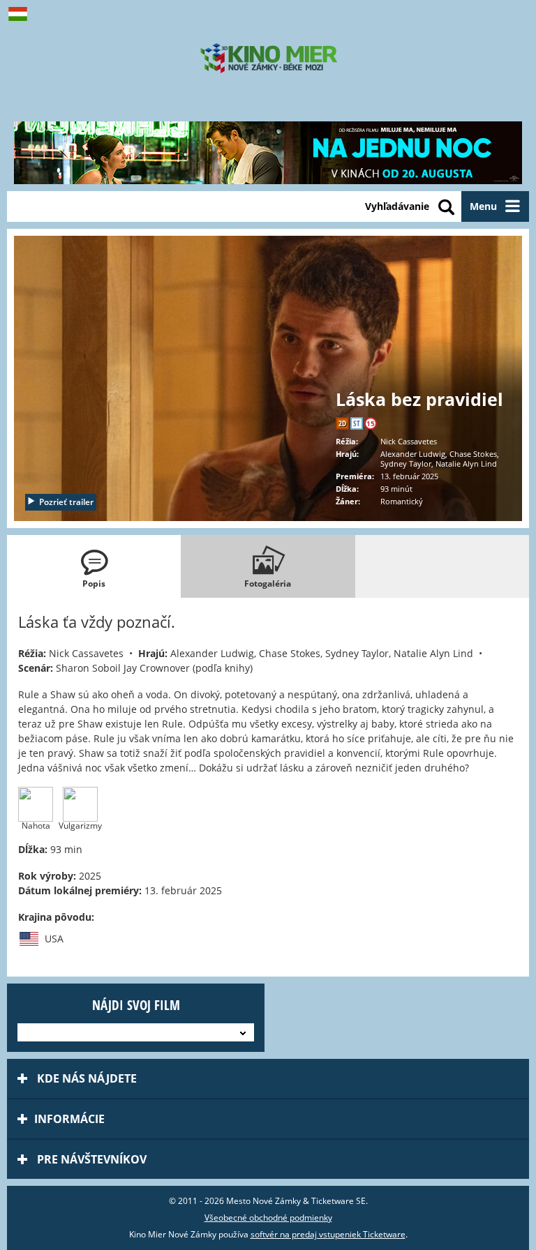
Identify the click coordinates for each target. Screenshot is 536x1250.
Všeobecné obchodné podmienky (268, 1217)
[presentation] (94, 566)
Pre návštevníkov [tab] (90, 1159)
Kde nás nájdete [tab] (85, 1078)
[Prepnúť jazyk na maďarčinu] (21, 14)
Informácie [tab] (69, 1119)
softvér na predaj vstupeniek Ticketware (328, 1234)
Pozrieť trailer (66, 502)
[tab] (94, 566)
